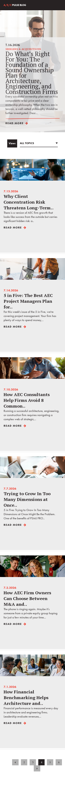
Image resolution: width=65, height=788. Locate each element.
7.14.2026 (30, 305)
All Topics (27, 143)
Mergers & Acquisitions (23, 49)
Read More (14, 123)
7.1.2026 (31, 701)
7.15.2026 (30, 206)
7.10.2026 (31, 404)
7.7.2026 (29, 503)
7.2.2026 (30, 602)
